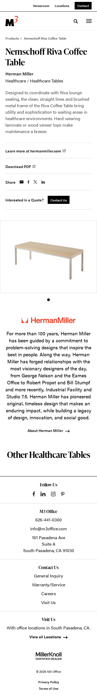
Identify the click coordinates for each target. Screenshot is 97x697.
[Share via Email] (21, 181)
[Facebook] (34, 494)
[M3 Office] (11, 21)
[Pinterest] (62, 494)
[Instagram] (53, 494)
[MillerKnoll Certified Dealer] (49, 656)
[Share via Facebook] (28, 182)
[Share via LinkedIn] (43, 182)
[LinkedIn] (43, 494)
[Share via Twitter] (35, 182)
